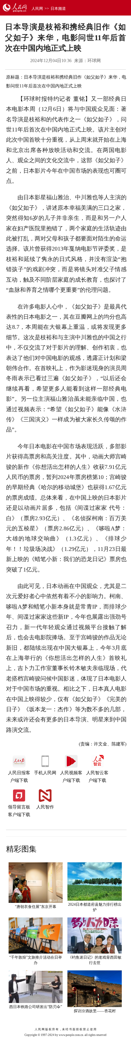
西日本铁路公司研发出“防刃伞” (35, 1007)
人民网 (37, 8)
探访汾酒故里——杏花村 (95, 1011)
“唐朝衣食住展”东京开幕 (35, 906)
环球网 (94, 60)
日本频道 (58, 8)
